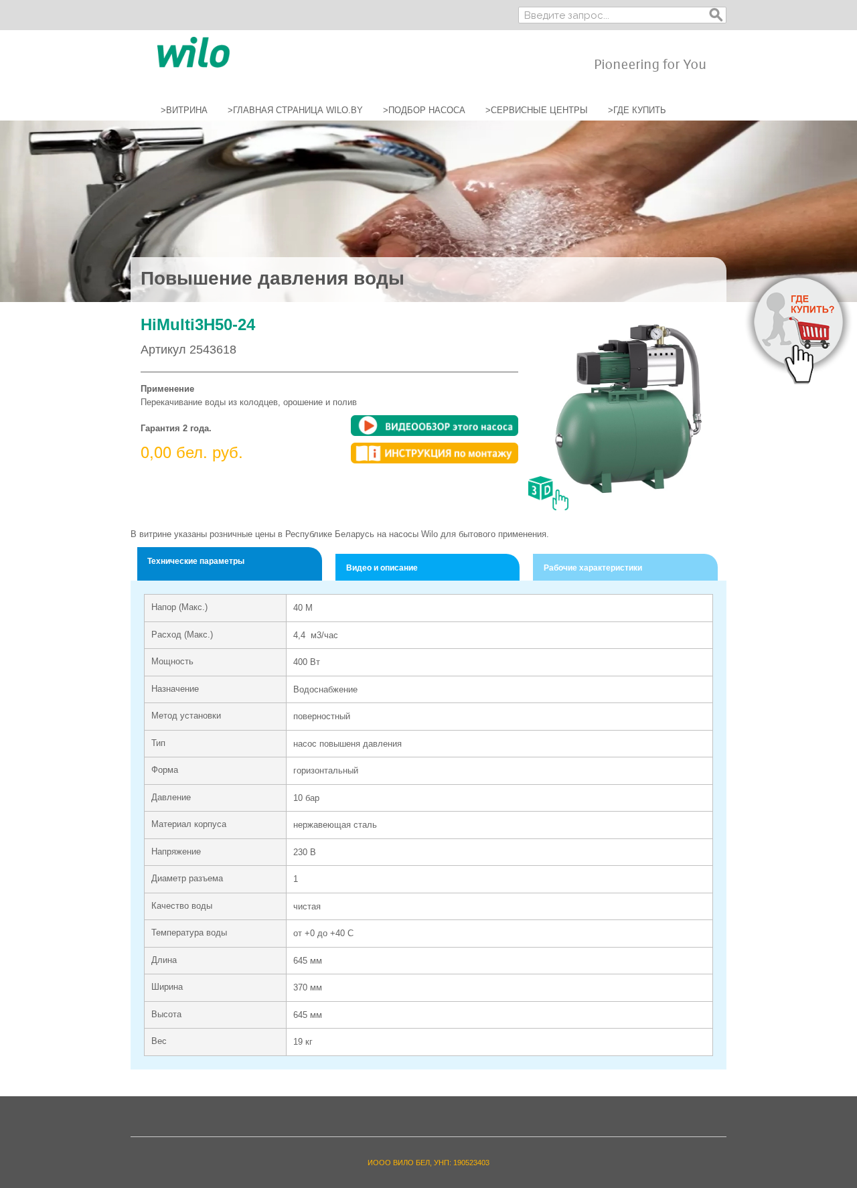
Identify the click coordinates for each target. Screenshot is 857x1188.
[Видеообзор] (434, 425)
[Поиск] (716, 15)
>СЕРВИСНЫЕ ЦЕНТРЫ (536, 110)
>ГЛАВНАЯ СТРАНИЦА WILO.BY (295, 110)
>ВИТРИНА (184, 110)
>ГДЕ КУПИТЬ (637, 110)
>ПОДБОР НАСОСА (424, 110)
